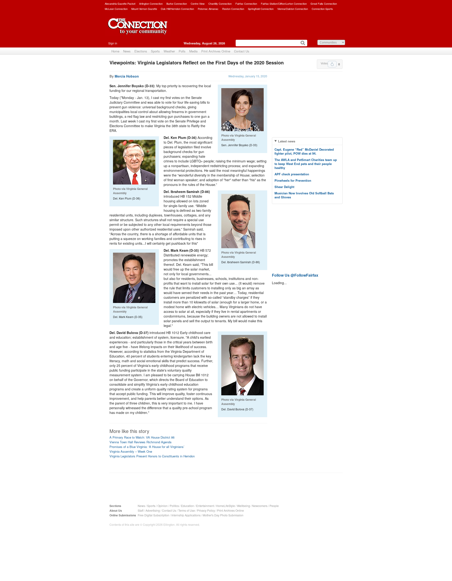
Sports (155, 51)
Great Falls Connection (324, 3)
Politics (174, 506)
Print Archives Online (215, 51)
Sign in (112, 43)
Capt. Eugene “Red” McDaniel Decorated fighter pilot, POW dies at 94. (304, 151)
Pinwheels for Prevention (292, 180)
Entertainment (205, 506)
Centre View (198, 3)
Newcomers (259, 506)
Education (187, 506)
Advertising (152, 510)
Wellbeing (243, 506)
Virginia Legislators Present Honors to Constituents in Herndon (152, 456)
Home (115, 51)
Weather (169, 51)
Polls (182, 51)
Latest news (286, 141)
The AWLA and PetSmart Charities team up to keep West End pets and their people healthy (305, 163)
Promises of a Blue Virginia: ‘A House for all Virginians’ (146, 446)
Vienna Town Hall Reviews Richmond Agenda (140, 442)
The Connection (138, 30)
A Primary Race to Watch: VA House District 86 (141, 437)
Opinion (162, 506)
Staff (140, 510)
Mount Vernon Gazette (144, 9)
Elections (140, 51)
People (274, 506)
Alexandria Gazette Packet (120, 3)
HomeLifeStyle (225, 506)
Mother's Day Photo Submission (223, 515)
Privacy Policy (206, 510)
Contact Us (241, 51)
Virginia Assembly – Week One (130, 451)
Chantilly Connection (220, 3)
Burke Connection (176, 3)
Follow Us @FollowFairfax (295, 275)
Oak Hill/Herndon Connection (177, 9)
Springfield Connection (261, 9)
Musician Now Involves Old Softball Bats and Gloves (304, 195)
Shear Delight (284, 187)
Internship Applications (186, 515)
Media (193, 51)
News (127, 51)
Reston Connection (233, 9)
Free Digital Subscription (153, 515)
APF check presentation (291, 174)
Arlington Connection (151, 3)
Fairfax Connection (246, 3)
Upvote (332, 64)
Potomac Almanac (208, 9)
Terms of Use (186, 510)
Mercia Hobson (127, 76)
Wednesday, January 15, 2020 (247, 76)
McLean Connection (116, 9)
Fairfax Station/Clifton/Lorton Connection (284, 3)
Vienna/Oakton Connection (292, 9)
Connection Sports (322, 9)
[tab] (307, 141)
